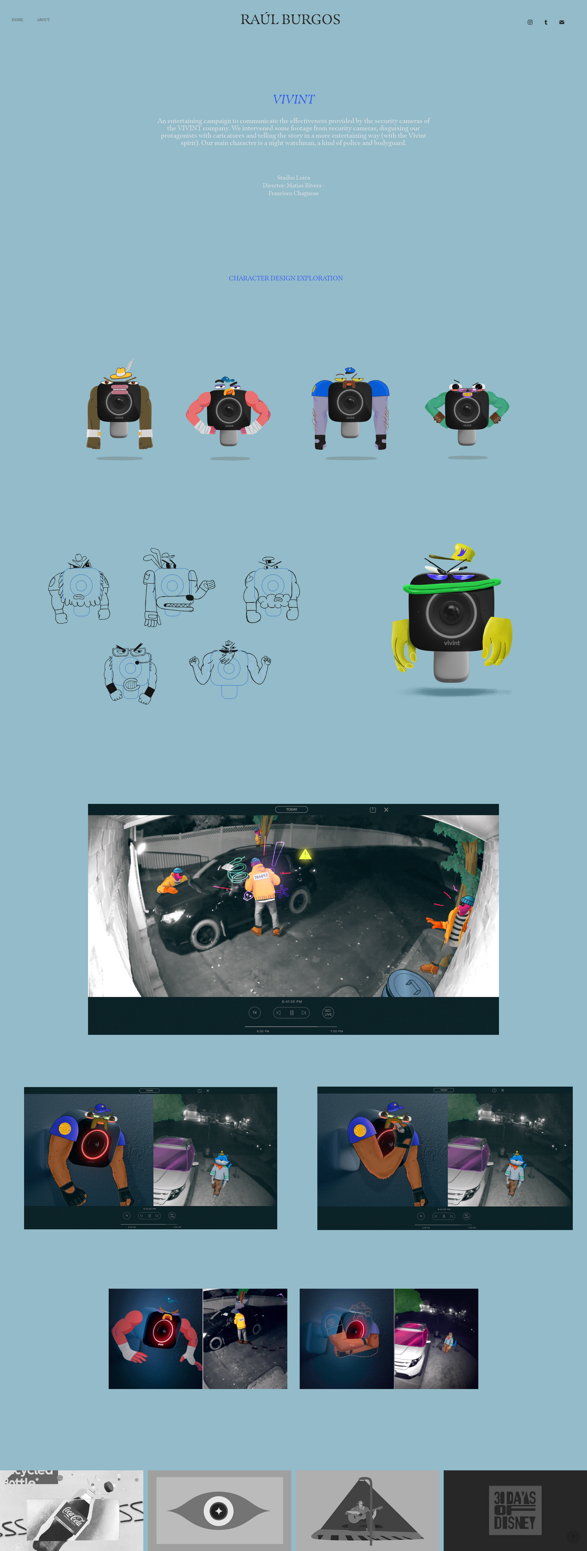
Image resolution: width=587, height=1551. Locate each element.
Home (17, 20)
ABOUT (43, 20)
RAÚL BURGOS (282, 19)
